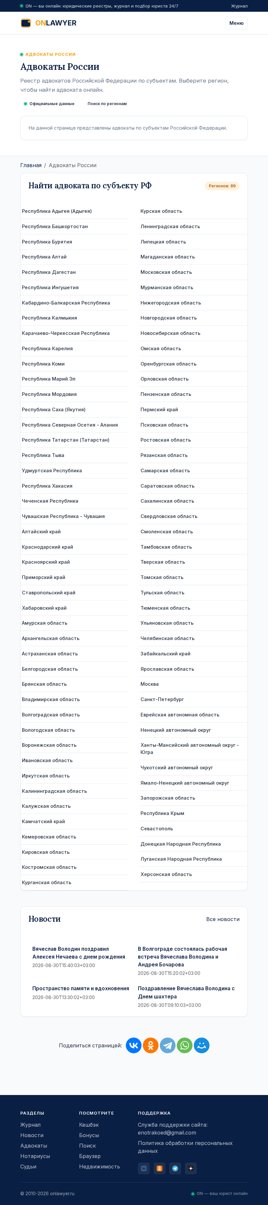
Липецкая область (163, 241)
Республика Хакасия (47, 486)
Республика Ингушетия (50, 287)
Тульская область (162, 592)
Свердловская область (169, 516)
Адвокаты (33, 1145)
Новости (31, 1135)
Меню (236, 23)
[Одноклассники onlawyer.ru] (159, 1168)
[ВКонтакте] (134, 1045)
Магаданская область (168, 256)
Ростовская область (166, 440)
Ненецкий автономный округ (176, 730)
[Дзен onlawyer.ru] (191, 1168)
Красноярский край (46, 562)
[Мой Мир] (201, 1045)
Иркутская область (46, 775)
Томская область (162, 577)
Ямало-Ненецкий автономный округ (185, 783)
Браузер (90, 1156)
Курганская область (46, 882)
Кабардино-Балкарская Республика (66, 302)
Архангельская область (50, 638)
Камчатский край (43, 821)
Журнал (239, 5)
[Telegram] (168, 1045)
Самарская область (165, 470)
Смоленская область (167, 531)
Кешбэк (89, 1124)
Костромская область (49, 867)
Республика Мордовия (49, 394)
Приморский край (43, 577)
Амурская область (44, 623)
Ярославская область (167, 669)
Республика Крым (162, 813)
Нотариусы (35, 1156)
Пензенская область (166, 394)
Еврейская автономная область (180, 714)
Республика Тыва (43, 455)
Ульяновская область (167, 623)
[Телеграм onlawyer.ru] (175, 1168)
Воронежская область (49, 745)
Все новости (223, 919)
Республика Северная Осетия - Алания (70, 425)
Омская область (161, 348)
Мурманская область (167, 287)
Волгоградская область (51, 714)
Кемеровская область (49, 836)
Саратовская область (167, 486)
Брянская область (44, 684)
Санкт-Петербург (162, 699)
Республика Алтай (44, 256)
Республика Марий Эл (48, 379)
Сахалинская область (167, 501)
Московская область (166, 272)
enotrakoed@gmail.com (167, 1132)
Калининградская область (54, 791)
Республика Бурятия (47, 241)
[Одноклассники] (151, 1045)
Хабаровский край (44, 608)
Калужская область (46, 806)
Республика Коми (43, 364)
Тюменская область (165, 608)
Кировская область (46, 852)
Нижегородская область (171, 302)
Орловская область (165, 379)
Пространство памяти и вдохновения (80, 988)
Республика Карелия (47, 348)
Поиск (87, 1145)
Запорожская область (168, 798)
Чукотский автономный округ (177, 767)
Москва (150, 684)
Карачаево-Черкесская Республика (66, 333)
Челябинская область (167, 638)
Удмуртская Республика (52, 470)
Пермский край (159, 409)
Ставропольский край (48, 592)
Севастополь (157, 828)
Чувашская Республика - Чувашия (63, 516)
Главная (31, 165)
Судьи (28, 1166)
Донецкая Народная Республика (181, 844)
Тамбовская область (166, 547)
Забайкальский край (166, 653)
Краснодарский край (47, 547)
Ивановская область (47, 760)
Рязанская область (164, 455)
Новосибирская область (170, 333)
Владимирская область (51, 699)
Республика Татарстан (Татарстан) (65, 440)
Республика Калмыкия (49, 318)
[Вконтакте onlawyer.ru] (144, 1168)
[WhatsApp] (185, 1045)
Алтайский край (41, 531)
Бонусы (89, 1135)
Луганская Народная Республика (181, 859)
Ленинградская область (170, 226)
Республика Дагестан (49, 272)
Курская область (161, 211)
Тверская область (163, 562)
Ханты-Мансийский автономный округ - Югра (190, 748)
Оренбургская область (168, 364)
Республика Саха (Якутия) (54, 409)
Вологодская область (48, 730)
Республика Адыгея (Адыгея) (57, 211)
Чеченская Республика (50, 501)
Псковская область (164, 425)
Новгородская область (169, 318)
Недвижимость (99, 1166)
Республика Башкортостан (55, 226)
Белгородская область (50, 669)
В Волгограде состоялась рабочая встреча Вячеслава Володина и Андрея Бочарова (182, 957)
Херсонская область (166, 874)
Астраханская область (50, 653)
